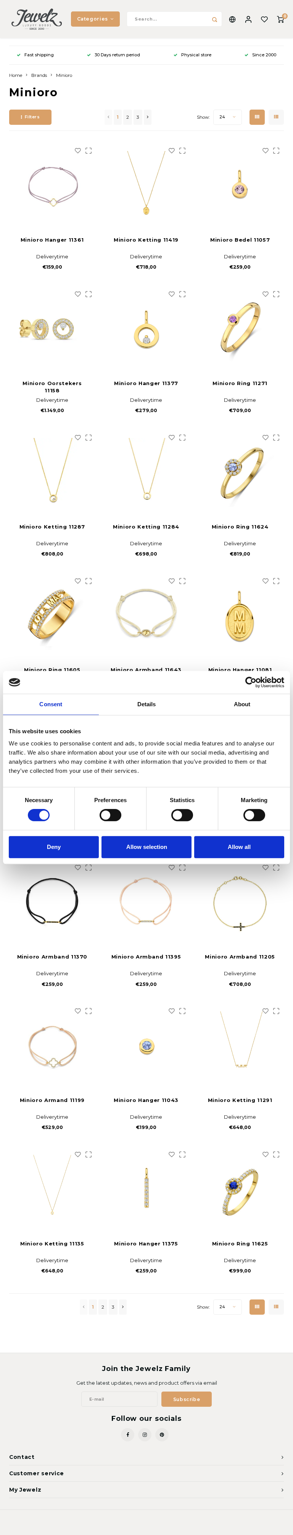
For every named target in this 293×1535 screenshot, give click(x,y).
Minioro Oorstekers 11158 (52, 387)
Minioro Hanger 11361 (52, 240)
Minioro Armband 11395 (146, 957)
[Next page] (147, 117)
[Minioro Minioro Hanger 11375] (146, 1189)
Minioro (64, 75)
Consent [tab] (50, 704)
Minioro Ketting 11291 (240, 1100)
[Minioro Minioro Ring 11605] (52, 616)
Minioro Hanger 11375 (146, 1243)
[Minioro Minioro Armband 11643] (146, 616)
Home (15, 75)
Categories (92, 19)
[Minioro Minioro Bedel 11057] (240, 185)
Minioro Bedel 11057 (240, 240)
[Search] (214, 19)
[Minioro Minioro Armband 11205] (240, 902)
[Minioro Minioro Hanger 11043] (146, 1046)
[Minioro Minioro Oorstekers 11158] (52, 329)
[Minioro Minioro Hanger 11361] (52, 185)
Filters (32, 116)
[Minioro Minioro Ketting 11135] (52, 1189)
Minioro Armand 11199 (52, 1100)
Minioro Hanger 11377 (146, 383)
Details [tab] (146, 704)
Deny (54, 847)
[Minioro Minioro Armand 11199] (52, 1046)
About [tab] (242, 704)
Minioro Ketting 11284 (146, 527)
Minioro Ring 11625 (240, 1243)
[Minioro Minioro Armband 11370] (52, 902)
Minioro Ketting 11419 (146, 240)
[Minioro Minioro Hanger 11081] (240, 616)
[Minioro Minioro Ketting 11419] (146, 185)
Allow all (239, 847)
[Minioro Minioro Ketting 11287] (52, 472)
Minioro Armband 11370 (52, 957)
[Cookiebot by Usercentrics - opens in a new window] (250, 682)
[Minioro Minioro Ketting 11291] (240, 1046)
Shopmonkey (184, 1524)
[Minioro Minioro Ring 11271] (240, 329)
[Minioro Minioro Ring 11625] (240, 1189)
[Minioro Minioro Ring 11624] (240, 472)
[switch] (110, 815)
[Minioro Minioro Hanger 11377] (146, 329)
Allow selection (146, 847)
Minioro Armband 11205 (240, 957)
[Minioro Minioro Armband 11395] (146, 902)
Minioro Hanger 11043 (146, 1100)
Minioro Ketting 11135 (52, 1243)
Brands (39, 75)
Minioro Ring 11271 (240, 383)
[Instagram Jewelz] (144, 1434)
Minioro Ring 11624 (240, 527)
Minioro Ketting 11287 (52, 527)
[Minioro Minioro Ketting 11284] (146, 472)
